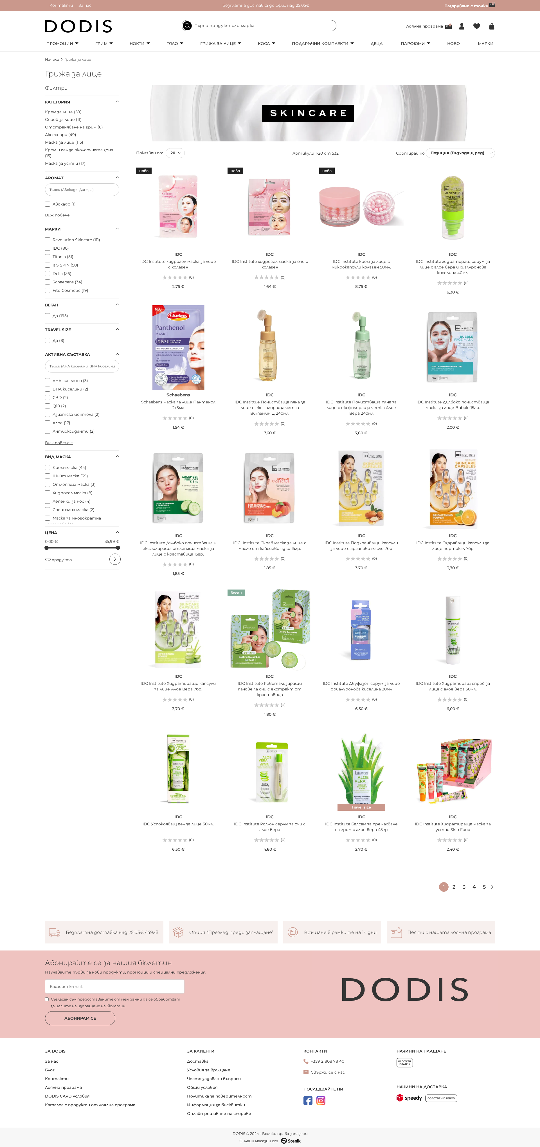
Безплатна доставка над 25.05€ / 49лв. (112, 932)
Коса (264, 43)
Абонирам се (80, 1018)
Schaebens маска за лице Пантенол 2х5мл (178, 404)
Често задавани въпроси (214, 1078)
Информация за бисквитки (216, 1104)
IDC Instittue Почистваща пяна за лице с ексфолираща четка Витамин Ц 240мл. (270, 407)
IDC (178, 254)
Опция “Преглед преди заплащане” (231, 932)
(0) (191, 277)
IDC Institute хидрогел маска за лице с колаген (178, 264)
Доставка (197, 1061)
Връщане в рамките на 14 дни (340, 932)
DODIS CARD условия (67, 1096)
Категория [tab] (57, 102)
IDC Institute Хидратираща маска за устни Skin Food (453, 826)
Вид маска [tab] (58, 456)
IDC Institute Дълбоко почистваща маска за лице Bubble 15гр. (453, 404)
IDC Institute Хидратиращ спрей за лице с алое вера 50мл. (453, 686)
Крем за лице (62, 111)
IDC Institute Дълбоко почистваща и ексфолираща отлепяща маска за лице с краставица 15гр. (178, 548)
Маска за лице (63, 142)
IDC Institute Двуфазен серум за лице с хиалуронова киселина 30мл (361, 686)
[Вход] (461, 26)
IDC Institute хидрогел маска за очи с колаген (270, 264)
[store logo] (78, 26)
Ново (453, 43)
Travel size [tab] (58, 329)
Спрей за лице (62, 119)
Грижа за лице (218, 43)
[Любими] (476, 26)
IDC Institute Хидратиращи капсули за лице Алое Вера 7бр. (178, 686)
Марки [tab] (53, 229)
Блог (50, 1070)
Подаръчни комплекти (320, 43)
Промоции (59, 43)
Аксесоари (60, 134)
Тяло (172, 43)
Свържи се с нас (328, 1072)
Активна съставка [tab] (67, 354)
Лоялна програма (424, 26)
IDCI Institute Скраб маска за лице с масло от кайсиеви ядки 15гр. (269, 545)
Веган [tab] (51, 305)
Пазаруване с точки (466, 5)
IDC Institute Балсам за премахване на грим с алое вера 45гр (361, 826)
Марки (486, 43)
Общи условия (202, 1087)
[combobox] (259, 25)
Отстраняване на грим (73, 127)
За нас (84, 5)
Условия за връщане (208, 1070)
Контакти (61, 5)
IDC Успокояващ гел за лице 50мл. (178, 824)
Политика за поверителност (219, 1096)
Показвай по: (149, 152)
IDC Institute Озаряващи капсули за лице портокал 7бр (452, 545)
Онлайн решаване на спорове (219, 1113)
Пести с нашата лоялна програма (449, 932)
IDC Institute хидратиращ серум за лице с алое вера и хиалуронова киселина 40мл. (453, 267)
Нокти (137, 43)
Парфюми (413, 43)
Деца (377, 43)
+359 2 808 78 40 (327, 1061)
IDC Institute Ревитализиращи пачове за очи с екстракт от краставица (270, 689)
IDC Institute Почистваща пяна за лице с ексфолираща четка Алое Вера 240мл (361, 407)
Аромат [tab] (54, 177)
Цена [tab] (51, 532)
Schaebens (178, 395)
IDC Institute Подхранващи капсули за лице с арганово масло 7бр (361, 545)
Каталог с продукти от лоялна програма (90, 1104)
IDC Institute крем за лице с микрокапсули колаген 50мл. (361, 264)
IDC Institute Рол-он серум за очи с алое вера (269, 826)
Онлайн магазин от (258, 1141)
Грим (101, 43)
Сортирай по (410, 152)
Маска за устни (64, 163)
